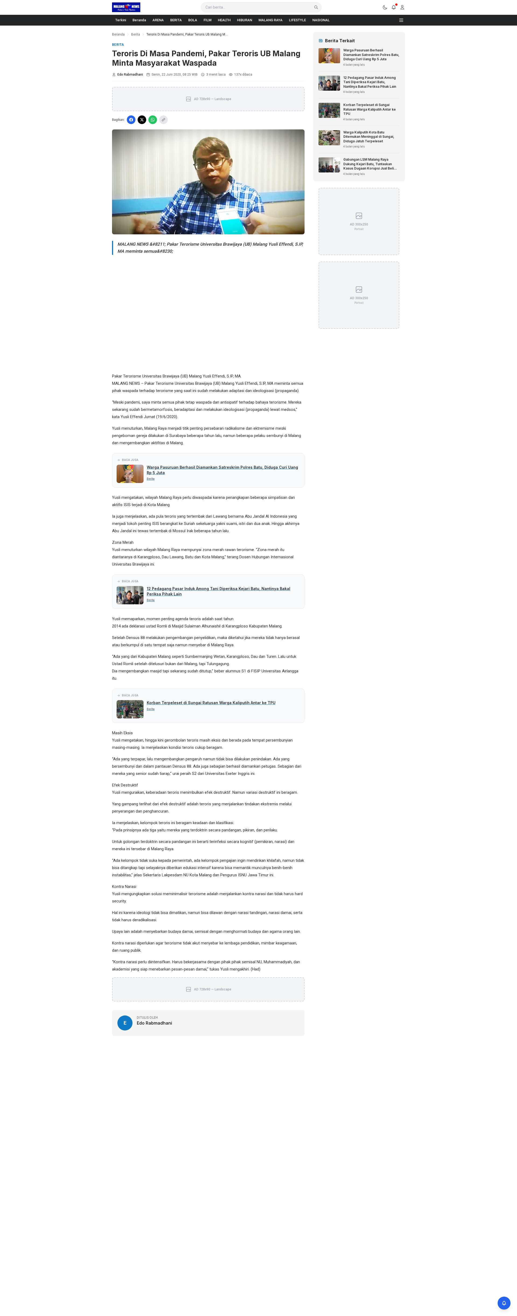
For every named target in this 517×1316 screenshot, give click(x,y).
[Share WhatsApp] (152, 119)
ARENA (158, 20)
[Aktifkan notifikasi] (504, 1303)
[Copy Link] (163, 119)
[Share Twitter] (142, 119)
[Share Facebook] (131, 119)
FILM (207, 20)
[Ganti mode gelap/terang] (385, 7)
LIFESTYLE (297, 20)
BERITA (176, 20)
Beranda (139, 20)
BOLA (192, 20)
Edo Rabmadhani (130, 74)
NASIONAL (321, 20)
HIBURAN (244, 20)
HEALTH (224, 20)
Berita (135, 34)
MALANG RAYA (270, 20)
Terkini (120, 20)
